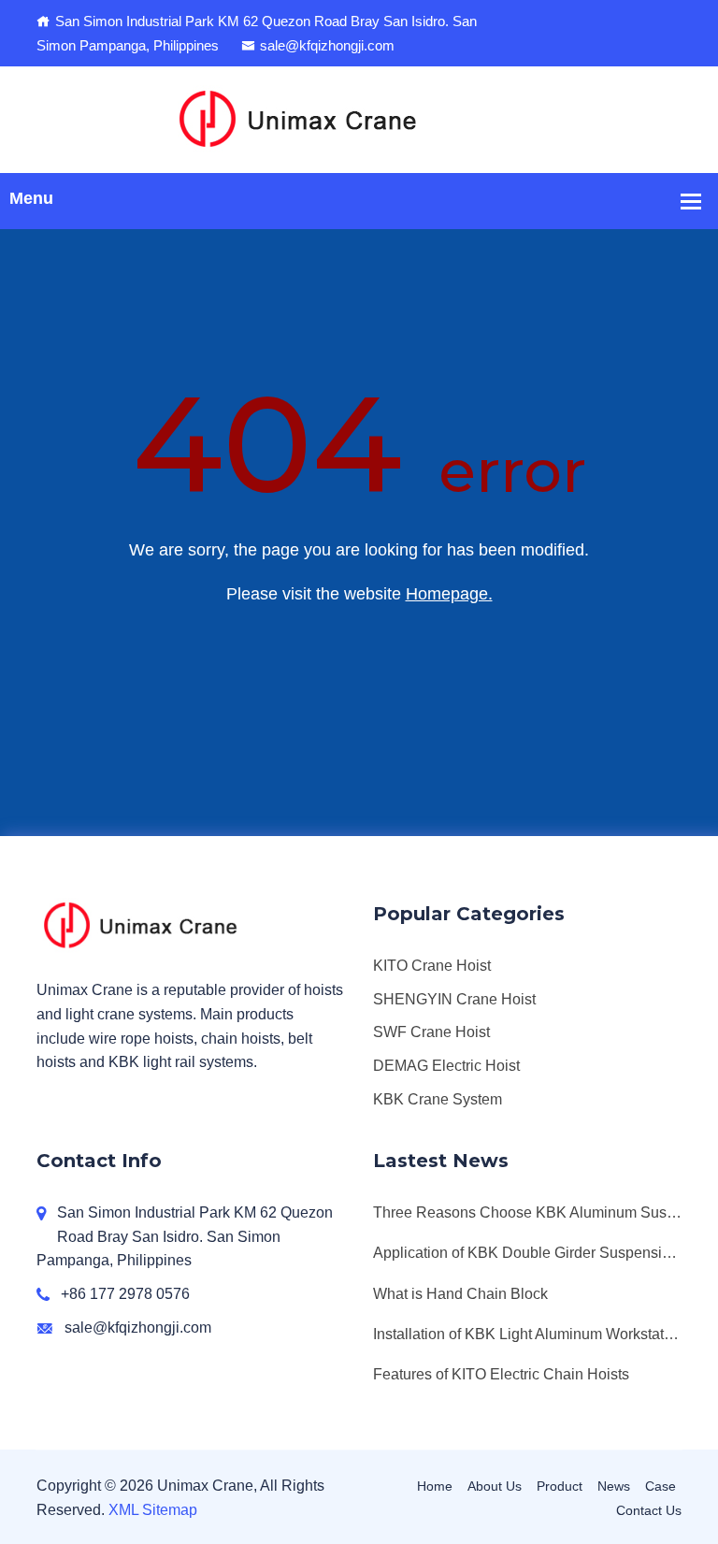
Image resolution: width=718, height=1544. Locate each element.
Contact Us (649, 1510)
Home (434, 1486)
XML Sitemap (152, 1510)
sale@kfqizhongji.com (327, 45)
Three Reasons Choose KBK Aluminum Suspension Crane (527, 1212)
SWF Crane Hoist (431, 1032)
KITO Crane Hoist (432, 966)
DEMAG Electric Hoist (446, 1066)
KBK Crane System (437, 1099)
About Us (494, 1486)
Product (559, 1486)
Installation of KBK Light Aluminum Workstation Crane (527, 1334)
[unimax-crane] (359, 118)
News (613, 1486)
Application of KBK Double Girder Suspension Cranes (527, 1253)
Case (660, 1486)
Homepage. (449, 593)
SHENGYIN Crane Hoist (454, 999)
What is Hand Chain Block (460, 1294)
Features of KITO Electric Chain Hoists (501, 1374)
